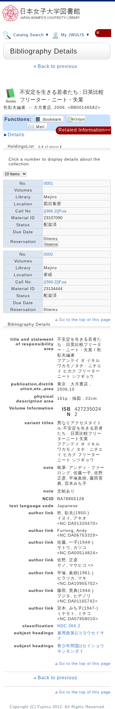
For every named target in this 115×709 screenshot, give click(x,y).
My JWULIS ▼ (75, 35)
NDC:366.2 (68, 625)
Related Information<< (84, 129)
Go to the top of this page (85, 319)
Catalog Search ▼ (30, 35)
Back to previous (57, 66)
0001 (48, 183)
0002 (48, 254)
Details (16, 134)
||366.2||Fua (55, 211)
